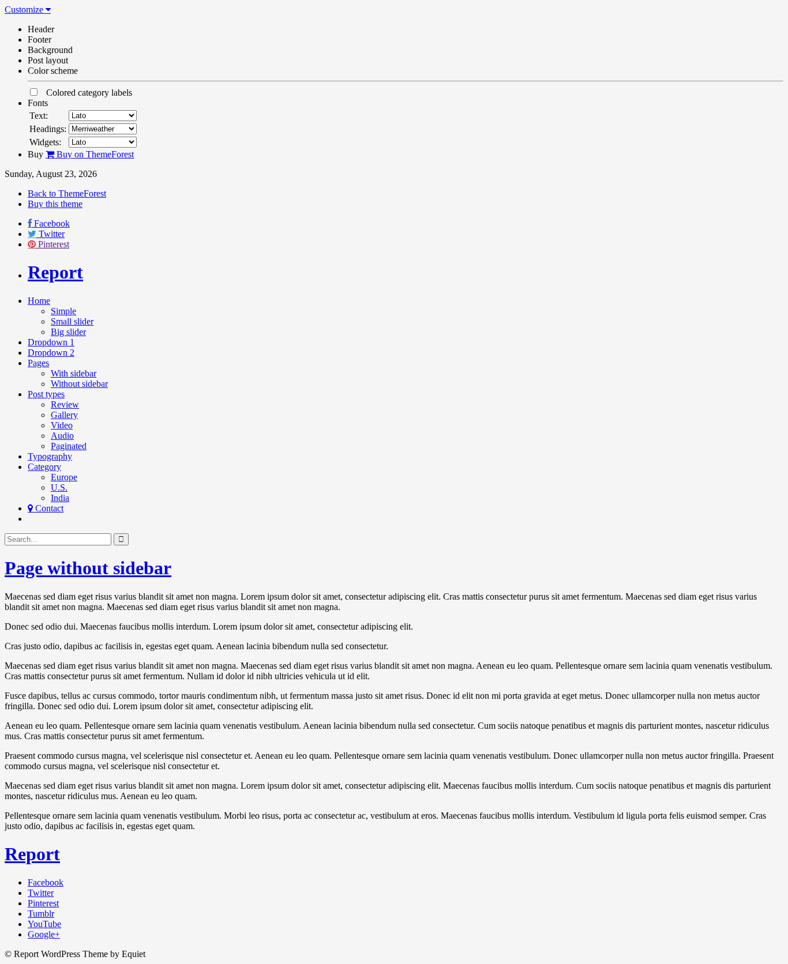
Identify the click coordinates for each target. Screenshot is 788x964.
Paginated (69, 446)
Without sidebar (79, 384)
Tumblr (41, 913)
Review (65, 404)
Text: (38, 115)
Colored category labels (85, 92)
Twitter (52, 234)
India (60, 498)
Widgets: (45, 142)
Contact (48, 508)
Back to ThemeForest (67, 193)
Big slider (68, 332)
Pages (38, 363)
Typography (50, 456)
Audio (62, 435)
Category (44, 467)
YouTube (44, 924)
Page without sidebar (88, 568)
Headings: (47, 129)
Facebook (52, 223)
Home (39, 301)
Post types (46, 394)
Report (55, 272)
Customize (25, 9)
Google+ (44, 934)
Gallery (64, 415)
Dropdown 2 (51, 352)
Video (62, 425)
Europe (64, 477)
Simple (63, 311)
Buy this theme (55, 204)
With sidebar (73, 373)
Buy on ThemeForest (94, 154)
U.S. (59, 487)
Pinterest (53, 244)
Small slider (72, 321)
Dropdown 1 (51, 342)
